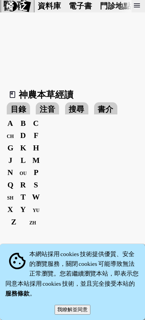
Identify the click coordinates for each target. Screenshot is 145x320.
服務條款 (17, 293)
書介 (105, 109)
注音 (47, 109)
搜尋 (76, 109)
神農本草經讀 (46, 95)
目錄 (18, 109)
